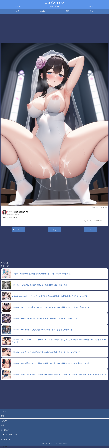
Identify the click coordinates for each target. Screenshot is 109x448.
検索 (2, 425)
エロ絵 (42, 11)
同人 (91, 11)
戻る (54, 230)
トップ (3, 411)
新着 (2, 416)
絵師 (17, 11)
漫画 (67, 11)
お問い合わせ (6, 439)
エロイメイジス (54, 2)
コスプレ (91, 6)
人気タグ (4, 421)
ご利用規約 (5, 430)
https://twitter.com (101, 207)
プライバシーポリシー (9, 435)
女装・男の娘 (54, 6)
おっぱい (17, 6)
